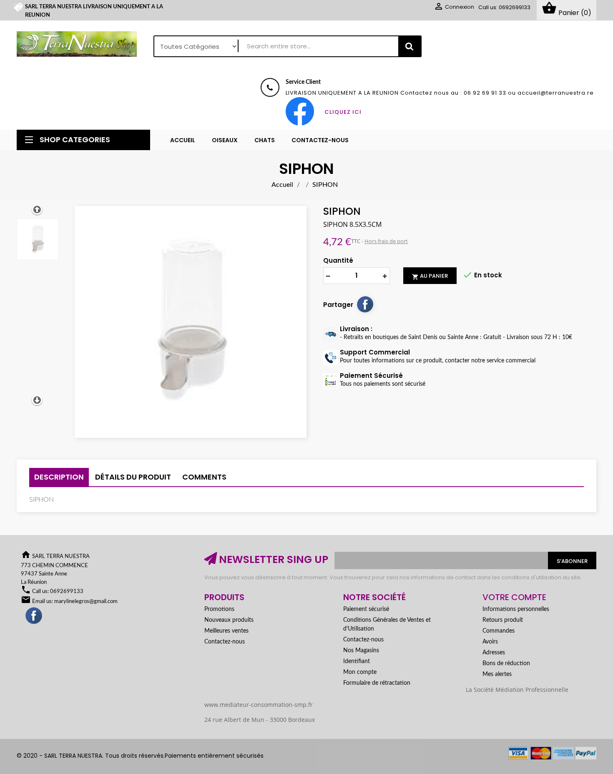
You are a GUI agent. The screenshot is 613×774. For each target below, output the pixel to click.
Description (59, 477)
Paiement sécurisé (366, 609)
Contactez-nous (224, 642)
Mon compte (360, 672)
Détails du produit (133, 477)
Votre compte (514, 597)
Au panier (430, 276)
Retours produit (502, 620)
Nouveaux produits (229, 620)
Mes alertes (497, 674)
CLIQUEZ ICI (343, 112)
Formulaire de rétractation (376, 683)
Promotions (219, 609)
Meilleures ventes (226, 631)
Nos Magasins (361, 650)
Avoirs (490, 642)
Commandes (498, 631)
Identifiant (356, 661)
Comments (204, 477)
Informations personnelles (515, 609)
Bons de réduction (506, 663)
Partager (365, 304)
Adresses (493, 653)
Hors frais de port (386, 241)
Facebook (34, 616)
